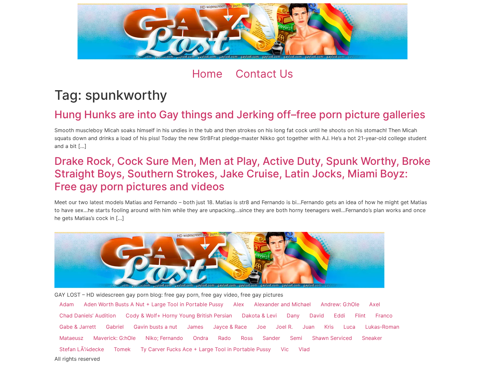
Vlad (304, 349)
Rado (224, 338)
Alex (238, 304)
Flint (360, 315)
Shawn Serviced (332, 338)
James (195, 326)
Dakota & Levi (259, 315)
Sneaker (372, 338)
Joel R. (284, 326)
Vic (285, 349)
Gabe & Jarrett (77, 326)
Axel (374, 304)
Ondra (200, 338)
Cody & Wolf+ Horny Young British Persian (179, 315)
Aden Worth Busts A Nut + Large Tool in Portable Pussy (153, 304)
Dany (293, 315)
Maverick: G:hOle (114, 338)
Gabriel (115, 326)
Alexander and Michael (282, 304)
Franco (384, 315)
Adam (66, 304)
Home (207, 73)
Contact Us (264, 73)
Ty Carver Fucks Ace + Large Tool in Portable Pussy (206, 349)
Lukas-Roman (382, 326)
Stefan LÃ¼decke (81, 349)
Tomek (122, 349)
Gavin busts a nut (155, 326)
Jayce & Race (230, 326)
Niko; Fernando (164, 338)
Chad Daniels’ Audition (87, 315)
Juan (308, 326)
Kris (329, 326)
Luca (349, 326)
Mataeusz (71, 338)
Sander (271, 338)
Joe (261, 326)
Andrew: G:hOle (340, 304)
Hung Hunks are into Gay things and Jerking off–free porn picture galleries (239, 114)
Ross (247, 338)
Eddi (339, 315)
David (316, 315)
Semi (296, 338)
